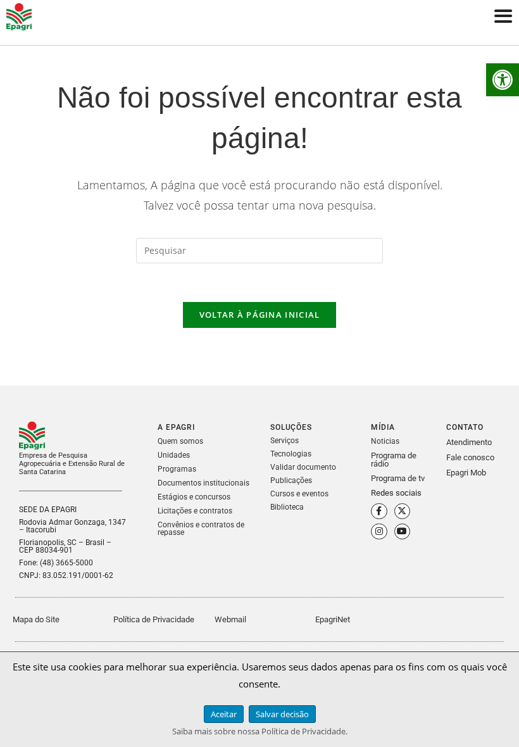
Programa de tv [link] (398, 478)
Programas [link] (177, 469)
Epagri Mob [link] (466, 472)
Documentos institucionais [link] (203, 483)
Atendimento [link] (469, 442)
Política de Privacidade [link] (153, 619)
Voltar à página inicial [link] (259, 314)
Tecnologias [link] (290, 453)
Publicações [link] (291, 480)
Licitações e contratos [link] (195, 510)
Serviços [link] (284, 440)
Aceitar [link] (224, 714)
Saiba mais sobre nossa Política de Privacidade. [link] (259, 731)
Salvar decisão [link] (282, 714)
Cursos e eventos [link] (299, 493)
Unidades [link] (174, 455)
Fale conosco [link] (470, 457)
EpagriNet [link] (332, 619)
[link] (502, 79)
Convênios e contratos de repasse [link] (201, 528)
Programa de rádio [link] (393, 459)
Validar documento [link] (303, 467)
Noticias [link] (385, 441)
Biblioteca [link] (287, 507)
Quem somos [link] (180, 441)
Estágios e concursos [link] (194, 497)
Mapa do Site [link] (36, 619)
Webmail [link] (230, 619)
